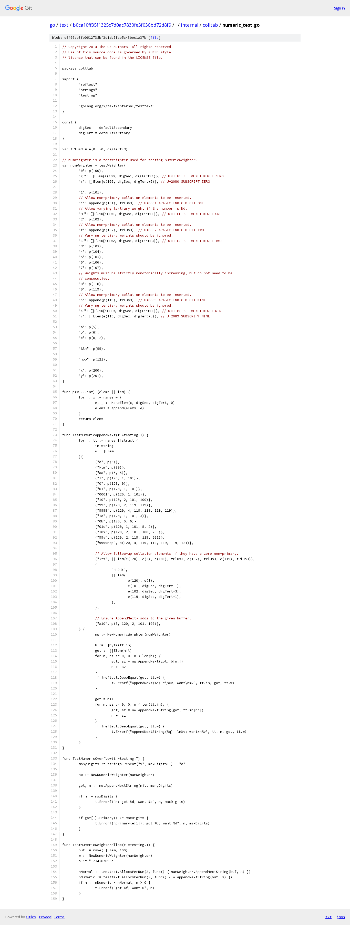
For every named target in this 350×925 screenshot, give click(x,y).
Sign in (339, 8)
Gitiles (31, 916)
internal (189, 25)
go (52, 25)
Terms (59, 916)
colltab (210, 25)
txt (328, 916)
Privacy (45, 916)
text (63, 25)
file (154, 37)
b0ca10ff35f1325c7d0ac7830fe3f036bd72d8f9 (122, 25)
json (341, 916)
